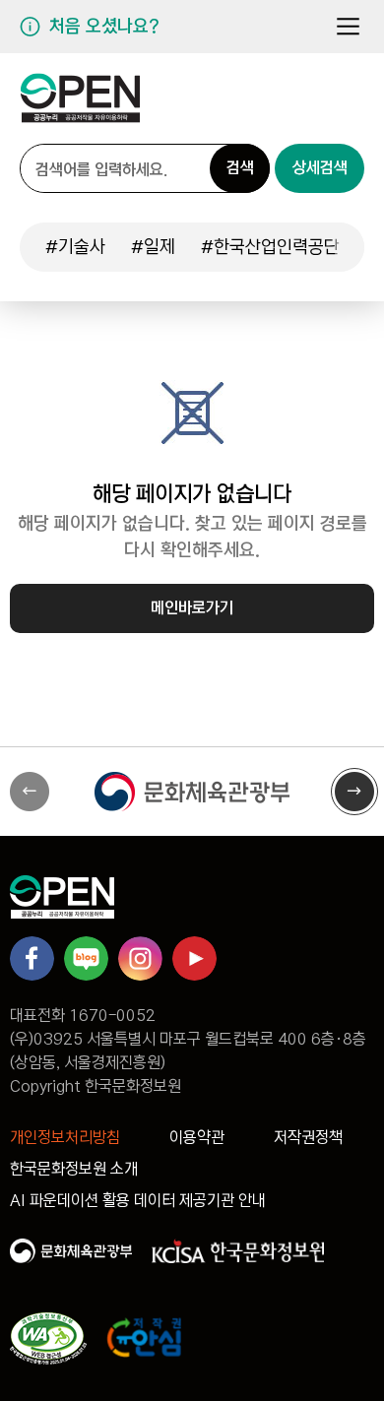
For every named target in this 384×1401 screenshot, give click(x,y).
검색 (240, 167)
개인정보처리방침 (65, 1137)
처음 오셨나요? (104, 26)
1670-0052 (112, 1015)
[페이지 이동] (80, 106)
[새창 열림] (192, 791)
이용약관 (196, 1137)
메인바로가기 (192, 608)
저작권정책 (308, 1137)
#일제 (153, 247)
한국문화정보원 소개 (74, 1169)
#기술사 (75, 247)
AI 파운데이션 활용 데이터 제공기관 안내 (138, 1200)
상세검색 (320, 167)
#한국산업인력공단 (270, 247)
